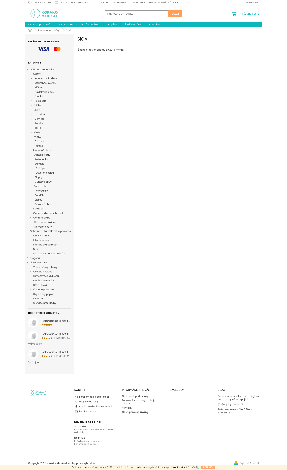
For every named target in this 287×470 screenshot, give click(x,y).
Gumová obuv (43, 181)
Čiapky (39, 96)
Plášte (38, 87)
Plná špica (41, 168)
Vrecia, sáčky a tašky (45, 267)
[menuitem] (40, 24)
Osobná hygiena (42, 271)
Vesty (37, 132)
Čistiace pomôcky (43, 289)
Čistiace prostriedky (44, 303)
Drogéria (35, 258)
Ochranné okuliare (45, 222)
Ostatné (38, 298)
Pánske (39, 123)
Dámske (39, 118)
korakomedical (88, 411)
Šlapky (38, 177)
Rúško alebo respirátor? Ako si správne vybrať (235, 411)
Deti (35, 249)
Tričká (37, 105)
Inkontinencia (41, 240)
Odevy (37, 74)
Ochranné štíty (43, 226)
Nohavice (39, 114)
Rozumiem (208, 467)
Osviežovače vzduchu (46, 276)
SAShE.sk (79, 438)
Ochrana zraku (41, 217)
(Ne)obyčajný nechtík (230, 404)
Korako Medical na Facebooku (96, 406)
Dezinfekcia (40, 285)
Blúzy (37, 110)
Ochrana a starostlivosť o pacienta (50, 231)
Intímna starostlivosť (45, 244)
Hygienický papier (43, 294)
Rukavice (38, 208)
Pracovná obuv (42, 150)
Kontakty (127, 408)
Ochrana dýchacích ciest (48, 213)
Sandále (39, 163)
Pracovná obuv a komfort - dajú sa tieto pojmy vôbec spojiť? (238, 398)
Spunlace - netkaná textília (49, 253)
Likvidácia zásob (39, 262)
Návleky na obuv (44, 92)
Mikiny (37, 137)
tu (198, 467)
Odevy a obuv (41, 235)
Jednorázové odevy (45, 78)
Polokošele (40, 101)
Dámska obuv (42, 154)
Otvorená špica (45, 172)
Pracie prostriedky (43, 280)
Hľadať (175, 13)
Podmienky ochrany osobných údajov (156, 2)
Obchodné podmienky (113, 2)
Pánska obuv (41, 186)
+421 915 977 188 (88, 401)
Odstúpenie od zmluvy (135, 412)
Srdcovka (80, 426)
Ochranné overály (45, 83)
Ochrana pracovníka (42, 69)
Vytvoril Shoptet (249, 463)
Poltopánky (41, 159)
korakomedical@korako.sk (94, 396)
